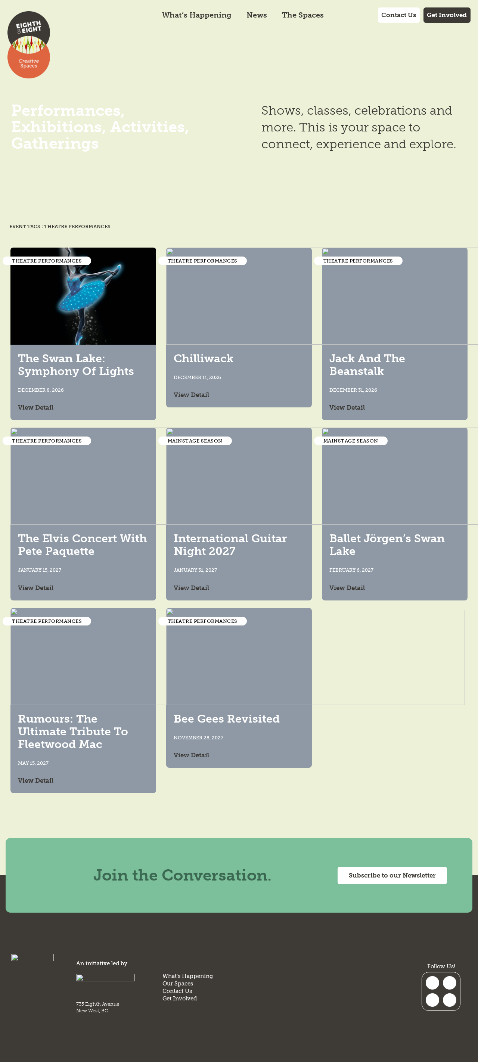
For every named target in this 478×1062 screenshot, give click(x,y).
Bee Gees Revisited (227, 719)
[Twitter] (449, 983)
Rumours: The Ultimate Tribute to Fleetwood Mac (73, 731)
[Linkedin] (449, 1000)
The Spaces (303, 15)
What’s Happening (197, 15)
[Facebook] (432, 1000)
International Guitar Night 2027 (230, 545)
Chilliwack (203, 358)
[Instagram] (432, 983)
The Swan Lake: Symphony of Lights (76, 365)
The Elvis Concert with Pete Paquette (82, 545)
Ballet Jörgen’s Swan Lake (387, 545)
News (256, 15)
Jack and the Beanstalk (367, 365)
